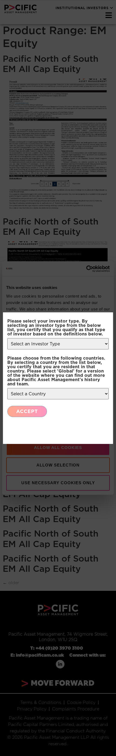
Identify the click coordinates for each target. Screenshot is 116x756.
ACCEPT (27, 411)
